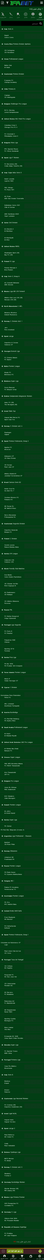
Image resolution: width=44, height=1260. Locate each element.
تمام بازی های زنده (22, 1241)
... (27, 36)
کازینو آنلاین (13, 1258)
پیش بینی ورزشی (39, 1258)
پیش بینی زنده (31, 1258)
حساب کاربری (4, 1258)
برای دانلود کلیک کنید (14, 1251)
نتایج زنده (22, 1258)
